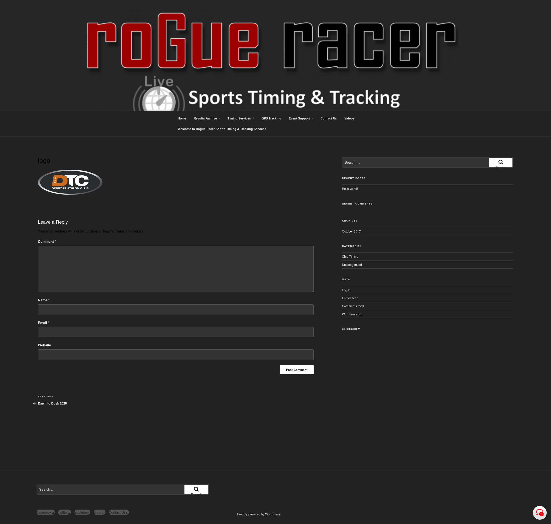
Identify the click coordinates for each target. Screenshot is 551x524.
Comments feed (353, 306)
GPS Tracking (271, 118)
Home (182, 118)
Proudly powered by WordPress (258, 514)
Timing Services (239, 118)
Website (44, 345)
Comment (47, 241)
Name (44, 300)
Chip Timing (350, 256)
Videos (349, 118)
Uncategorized (352, 264)
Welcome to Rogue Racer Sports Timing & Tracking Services (222, 129)
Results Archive (205, 118)
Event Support (299, 118)
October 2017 (351, 231)
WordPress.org (352, 314)
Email (43, 322)
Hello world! (350, 188)
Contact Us (328, 118)
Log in (346, 290)
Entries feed (350, 298)
